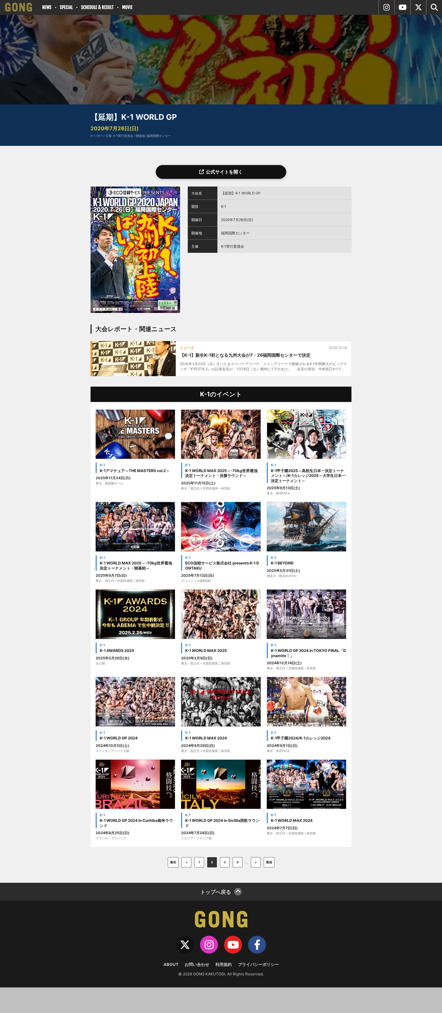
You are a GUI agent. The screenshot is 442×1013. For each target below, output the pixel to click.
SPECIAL (66, 7)
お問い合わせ (197, 964)
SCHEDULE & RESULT (97, 7)
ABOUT (171, 964)
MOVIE (127, 7)
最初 (173, 862)
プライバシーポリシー (258, 964)
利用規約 (223, 964)
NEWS (46, 7)
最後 (269, 862)
